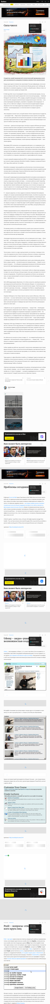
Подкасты (29, 4)
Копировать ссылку (41, 645)
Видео (33, 4)
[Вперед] (48, 380)
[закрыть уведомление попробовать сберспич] (40, 26)
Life (37, 4)
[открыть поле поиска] (45, 2)
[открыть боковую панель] (42, 2)
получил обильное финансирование (16, 958)
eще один (9, 939)
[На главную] (3, 1)
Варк (30, 948)
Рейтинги (17, 4)
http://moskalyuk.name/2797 (16, 837)
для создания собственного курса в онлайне (21, 655)
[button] (48, 2)
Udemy (5, 651)
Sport (45, 4)
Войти (38, 1)
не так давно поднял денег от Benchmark (32, 952)
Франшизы (22, 4)
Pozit (5, 939)
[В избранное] (23, 378)
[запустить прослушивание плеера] (40, 22)
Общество (7, 458)
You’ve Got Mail (13, 497)
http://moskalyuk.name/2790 (16, 527)
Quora (21, 950)
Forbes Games (8, 4)
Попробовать (32, 31)
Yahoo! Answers (21, 1003)
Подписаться (9, 438)
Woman (41, 4)
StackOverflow (35, 954)
